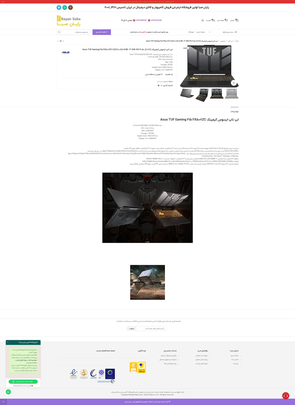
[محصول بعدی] (58, 41)
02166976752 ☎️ (155, 20)
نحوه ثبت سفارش (202, 356)
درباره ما (236, 364)
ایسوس (222, 41)
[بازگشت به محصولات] (60, 41)
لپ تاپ (230, 41)
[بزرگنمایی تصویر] (234, 83)
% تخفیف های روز (102, 32)
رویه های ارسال (21, 360)
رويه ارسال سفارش (201, 359)
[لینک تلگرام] (59, 7)
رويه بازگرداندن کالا (170, 364)
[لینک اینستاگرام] (70, 7)
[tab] (235, 110)
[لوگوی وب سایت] (69, 20)
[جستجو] (59, 32)
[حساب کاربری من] (202, 20)
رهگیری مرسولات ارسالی (169, 356)
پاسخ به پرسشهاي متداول (168, 359)
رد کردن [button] (3, 402)
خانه (237, 41)
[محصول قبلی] (63, 41)
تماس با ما (235, 359)
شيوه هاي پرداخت (201, 364)
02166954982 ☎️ (140, 20)
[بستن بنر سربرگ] (3, 1)
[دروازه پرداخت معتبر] (142, 367)
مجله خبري (235, 356)
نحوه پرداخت (32, 360)
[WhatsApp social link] (64, 7)
